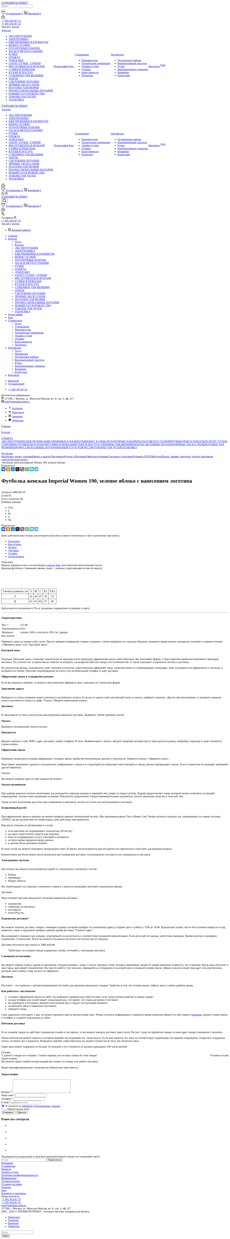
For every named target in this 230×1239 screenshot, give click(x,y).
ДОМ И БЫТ (199, 441)
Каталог (19, 244)
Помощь (6, 1187)
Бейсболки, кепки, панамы (16, 456)
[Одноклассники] (8, 469)
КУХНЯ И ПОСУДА (87, 444)
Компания (7, 1163)
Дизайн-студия (9, 1172)
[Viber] (22, 469)
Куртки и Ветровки (75, 456)
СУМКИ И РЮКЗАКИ (61, 444)
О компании (22, 326)
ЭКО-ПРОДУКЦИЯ (13, 441)
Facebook (17, 408)
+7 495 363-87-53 (11, 20)
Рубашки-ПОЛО (142, 456)
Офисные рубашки (97, 456)
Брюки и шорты (41, 456)
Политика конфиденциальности (19, 1175)
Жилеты (156, 456)
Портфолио (21, 353)
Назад (18, 241)
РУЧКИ (176, 441)
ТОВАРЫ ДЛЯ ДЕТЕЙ (108, 447)
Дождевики (57, 456)
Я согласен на (32, 1106)
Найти (6, 1236)
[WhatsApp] (27, 469)
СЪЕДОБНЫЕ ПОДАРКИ (158, 444)
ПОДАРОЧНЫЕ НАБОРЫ (122, 441)
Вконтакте (18, 412)
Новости (6, 1169)
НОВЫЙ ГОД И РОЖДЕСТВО (76, 447)
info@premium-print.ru (17, 401)
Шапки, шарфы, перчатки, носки (180, 456)
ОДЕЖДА (186, 441)
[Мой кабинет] (3, 17)
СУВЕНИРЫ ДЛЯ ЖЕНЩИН (116, 444)
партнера (196, 1014)
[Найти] (2, 10)
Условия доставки (11, 1184)
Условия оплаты (10, 1181)
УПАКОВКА (129, 447)
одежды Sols (53, 565)
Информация (8, 1178)
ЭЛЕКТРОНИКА (35, 441)
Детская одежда (19, 459)
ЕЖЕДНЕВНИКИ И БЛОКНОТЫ (65, 441)
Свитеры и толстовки (120, 456)
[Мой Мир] (13, 469)
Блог (4, 1190)
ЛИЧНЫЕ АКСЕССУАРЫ (189, 444)
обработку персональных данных (41, 1106)
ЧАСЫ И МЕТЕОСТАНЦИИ (155, 441)
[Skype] (32, 469)
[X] (17, 469)
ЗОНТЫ (138, 444)
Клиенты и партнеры (13, 1193)
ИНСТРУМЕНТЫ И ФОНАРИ (30, 444)
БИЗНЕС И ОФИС (96, 441)
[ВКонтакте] (3, 469)
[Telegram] (36, 469)
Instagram (17, 416)
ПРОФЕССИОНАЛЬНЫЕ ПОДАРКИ (36, 447)
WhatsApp (18, 420)
